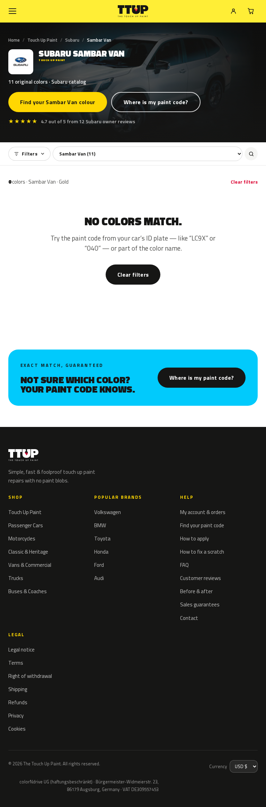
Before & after (196, 591)
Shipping (17, 689)
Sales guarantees (200, 604)
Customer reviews (200, 578)
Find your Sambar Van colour (57, 102)
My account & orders (202, 512)
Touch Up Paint (42, 39)
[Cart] (251, 11)
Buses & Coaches (27, 591)
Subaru (72, 39)
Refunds (17, 702)
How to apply (194, 539)
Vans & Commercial (29, 565)
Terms (15, 663)
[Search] (251, 153)
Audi (99, 578)
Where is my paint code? (156, 102)
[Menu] (12, 11)
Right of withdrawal (30, 676)
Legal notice (21, 650)
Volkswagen (107, 512)
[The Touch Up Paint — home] (133, 11)
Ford (99, 565)
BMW (100, 525)
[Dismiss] (30, 792)
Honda (101, 552)
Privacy (16, 716)
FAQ (184, 565)
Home (14, 39)
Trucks (15, 578)
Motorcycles (21, 539)
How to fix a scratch (202, 552)
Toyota (102, 539)
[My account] (233, 11)
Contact (189, 618)
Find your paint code (202, 525)
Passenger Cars (25, 525)
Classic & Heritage (28, 552)
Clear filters (244, 181)
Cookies (17, 729)
